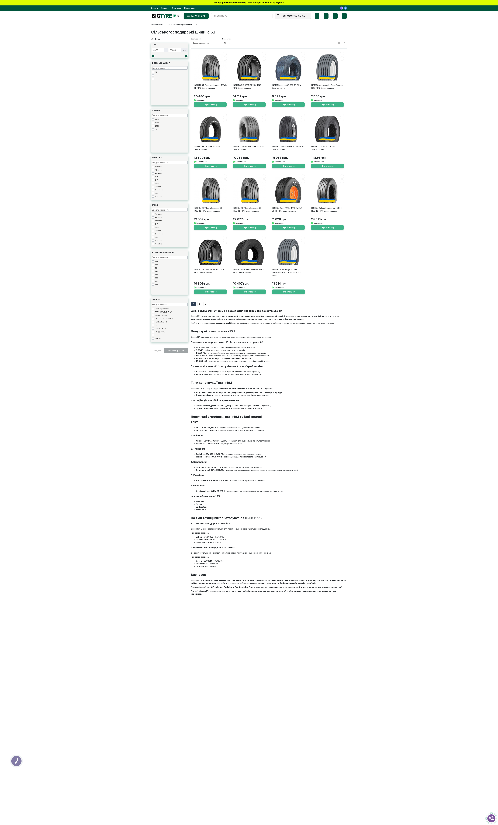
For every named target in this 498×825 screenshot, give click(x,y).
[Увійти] (333, 16)
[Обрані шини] (324, 16)
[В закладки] (225, 54)
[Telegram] (345, 8)
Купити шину (211, 104)
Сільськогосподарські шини (179, 25)
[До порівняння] (225, 58)
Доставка (176, 8)
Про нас (164, 8)
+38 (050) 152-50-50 (293, 15)
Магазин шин (157, 25)
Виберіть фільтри (176, 351)
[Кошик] (342, 16)
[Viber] (341, 8)
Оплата (154, 8)
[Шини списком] (344, 43)
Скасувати (157, 351)
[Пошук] (269, 16)
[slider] (153, 56)
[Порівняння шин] (315, 16)
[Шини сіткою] (339, 43)
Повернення (189, 8)
